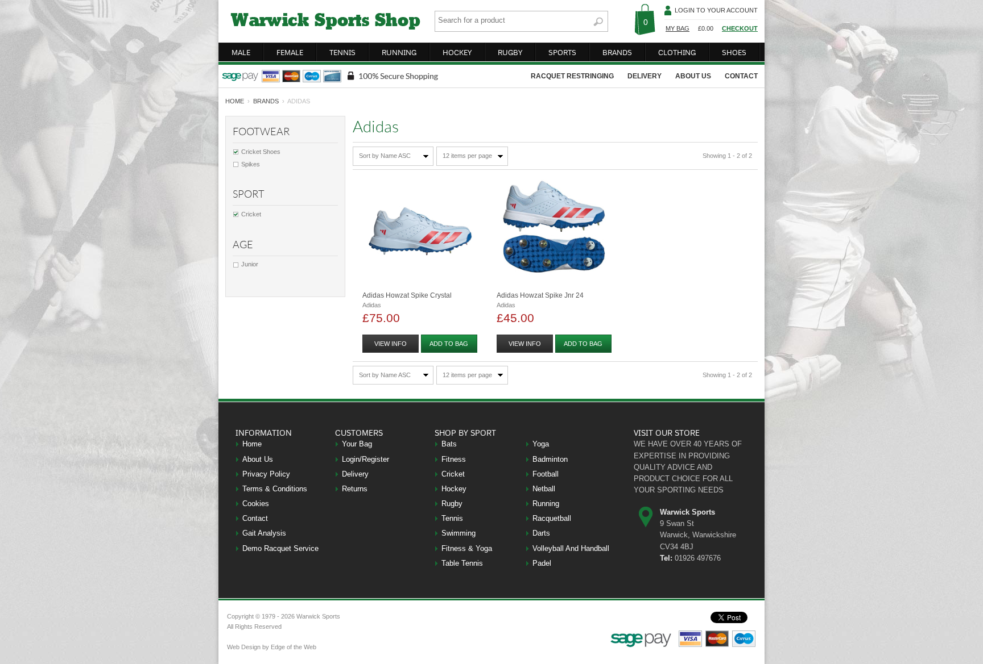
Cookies (255, 503)
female (289, 52)
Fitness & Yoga (466, 548)
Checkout (740, 28)
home (234, 101)
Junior (249, 264)
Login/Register (365, 459)
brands (617, 52)
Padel (541, 563)
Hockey (453, 489)
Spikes (250, 164)
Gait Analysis (264, 533)
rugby (510, 52)
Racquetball (551, 518)
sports (562, 52)
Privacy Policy (266, 474)
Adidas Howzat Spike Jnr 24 (540, 295)
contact (741, 76)
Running (545, 503)
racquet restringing (572, 76)
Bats (449, 444)
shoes (734, 52)
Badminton (550, 459)
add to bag (448, 343)
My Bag (677, 28)
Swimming (458, 533)
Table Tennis (462, 563)
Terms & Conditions (274, 489)
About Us (257, 459)
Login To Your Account (716, 10)
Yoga (540, 444)
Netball (543, 489)
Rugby (451, 503)
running (399, 52)
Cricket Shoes (260, 151)
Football (545, 474)
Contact (255, 518)
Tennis (452, 518)
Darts (541, 533)
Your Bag (357, 444)
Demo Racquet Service (280, 548)
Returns (354, 489)
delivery (644, 76)
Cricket (251, 214)
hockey (457, 52)
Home (252, 444)
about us (693, 76)
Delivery (355, 474)
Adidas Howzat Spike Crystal (407, 295)
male (241, 52)
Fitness (453, 459)
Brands (266, 101)
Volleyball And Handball (570, 548)
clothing (677, 52)
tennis (342, 52)
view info (390, 343)
